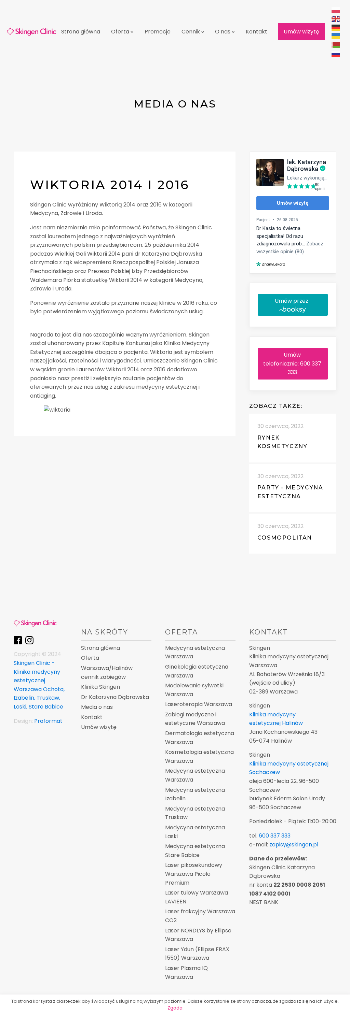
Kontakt (256, 31)
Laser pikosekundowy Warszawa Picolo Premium (193, 873)
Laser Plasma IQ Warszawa (186, 972)
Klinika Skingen (100, 687)
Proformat (48, 721)
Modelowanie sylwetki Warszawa (194, 690)
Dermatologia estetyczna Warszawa (199, 737)
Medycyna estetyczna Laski (195, 832)
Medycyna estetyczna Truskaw (195, 813)
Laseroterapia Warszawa (198, 704)
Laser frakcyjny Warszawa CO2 (200, 915)
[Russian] (336, 53)
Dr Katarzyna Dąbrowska (115, 697)
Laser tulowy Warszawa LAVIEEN (196, 897)
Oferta (120, 31)
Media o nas (97, 707)
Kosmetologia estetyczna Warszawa (199, 756)
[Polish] (336, 10)
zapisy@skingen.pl (293, 844)
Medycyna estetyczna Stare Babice (195, 850)
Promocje (158, 31)
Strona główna (80, 31)
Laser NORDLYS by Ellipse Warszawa (198, 935)
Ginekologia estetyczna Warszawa (196, 671)
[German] (336, 27)
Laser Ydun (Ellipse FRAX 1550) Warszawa (197, 953)
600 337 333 (275, 836)
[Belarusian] (336, 44)
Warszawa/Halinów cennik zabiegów (107, 672)
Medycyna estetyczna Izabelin (195, 794)
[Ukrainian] (336, 36)
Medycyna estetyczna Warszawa (195, 652)
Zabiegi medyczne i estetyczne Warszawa (195, 719)
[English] (336, 19)
